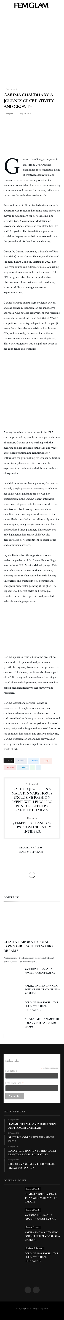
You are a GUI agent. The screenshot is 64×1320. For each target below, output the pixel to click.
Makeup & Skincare (34, 1248)
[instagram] (36, 1290)
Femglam (9, 113)
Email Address (14, 1083)
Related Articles (30, 847)
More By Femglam (30, 852)
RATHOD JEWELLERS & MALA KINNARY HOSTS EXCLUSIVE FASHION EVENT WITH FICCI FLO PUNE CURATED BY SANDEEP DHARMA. (32, 797)
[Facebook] (28, 1290)
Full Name (11, 1070)
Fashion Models (32, 1189)
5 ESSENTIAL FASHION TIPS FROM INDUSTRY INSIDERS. (32, 825)
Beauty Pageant (32, 1227)
